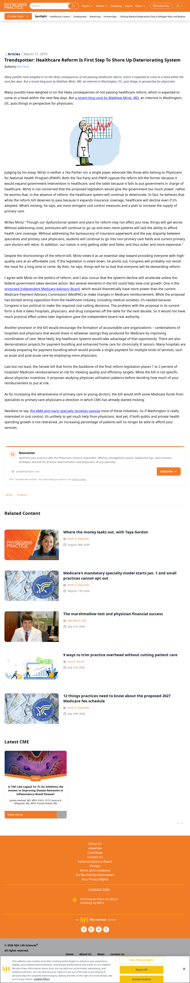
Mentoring (95, 16)
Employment (79, 16)
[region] (95, 969)
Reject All (141, 969)
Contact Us (95, 857)
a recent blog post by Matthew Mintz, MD (107, 98)
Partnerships (110, 16)
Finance (22, 495)
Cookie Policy (42, 979)
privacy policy (79, 479)
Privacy (95, 866)
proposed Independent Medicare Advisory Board (42, 289)
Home (69, 954)
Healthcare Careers (60, 16)
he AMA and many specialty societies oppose (65, 411)
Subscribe (166, 471)
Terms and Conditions (95, 870)
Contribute (95, 853)
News (100, 954)
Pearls (128, 6)
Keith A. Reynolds (78, 538)
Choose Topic (15, 16)
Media (100, 6)
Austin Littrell (76, 661)
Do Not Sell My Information (95, 875)
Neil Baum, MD (77, 620)
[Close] (184, 969)
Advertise (95, 848)
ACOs (9, 495)
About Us (95, 844)
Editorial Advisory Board (95, 861)
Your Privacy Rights (95, 879)
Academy (116, 6)
